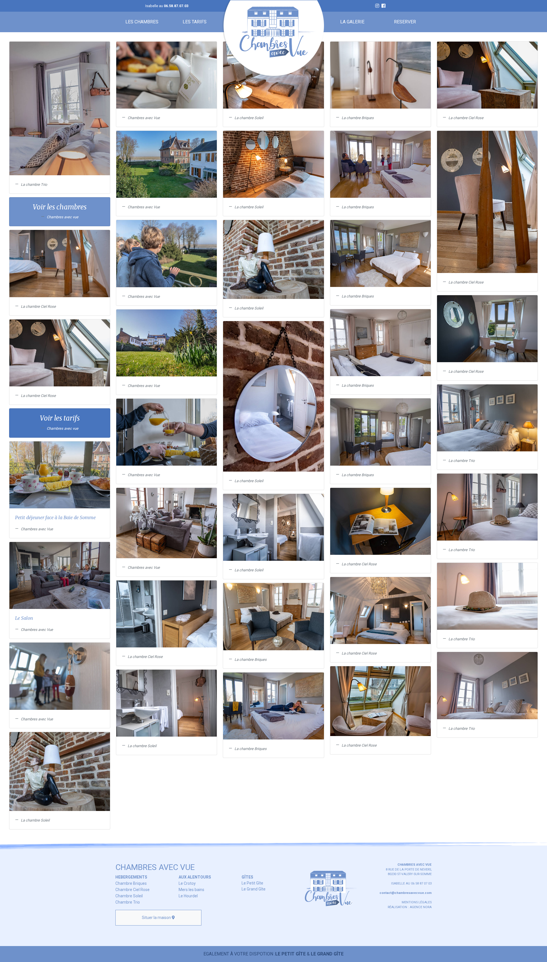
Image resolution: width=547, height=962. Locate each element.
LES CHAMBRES (141, 22)
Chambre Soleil (129, 896)
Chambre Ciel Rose (132, 889)
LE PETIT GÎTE (290, 954)
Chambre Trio (127, 902)
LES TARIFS (195, 22)
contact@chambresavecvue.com (405, 893)
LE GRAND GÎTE (327, 954)
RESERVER (405, 22)
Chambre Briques (131, 883)
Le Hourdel (188, 896)
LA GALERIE (352, 22)
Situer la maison (157, 917)
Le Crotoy (187, 883)
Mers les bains (191, 889)
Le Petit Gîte (252, 883)
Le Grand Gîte (254, 889)
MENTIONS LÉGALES (417, 902)
